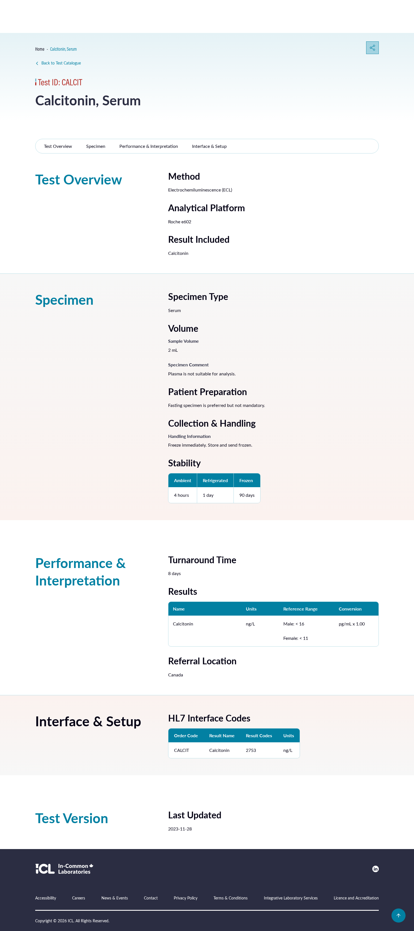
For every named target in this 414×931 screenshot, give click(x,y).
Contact (151, 898)
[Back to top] (398, 915)
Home (39, 49)
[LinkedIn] (375, 869)
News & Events (114, 898)
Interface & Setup (209, 146)
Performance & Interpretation (148, 146)
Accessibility (45, 898)
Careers (78, 898)
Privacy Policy (185, 898)
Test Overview (58, 146)
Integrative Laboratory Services (291, 898)
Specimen (95, 146)
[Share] (372, 47)
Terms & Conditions (230, 898)
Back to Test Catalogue (61, 63)
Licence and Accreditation (356, 898)
